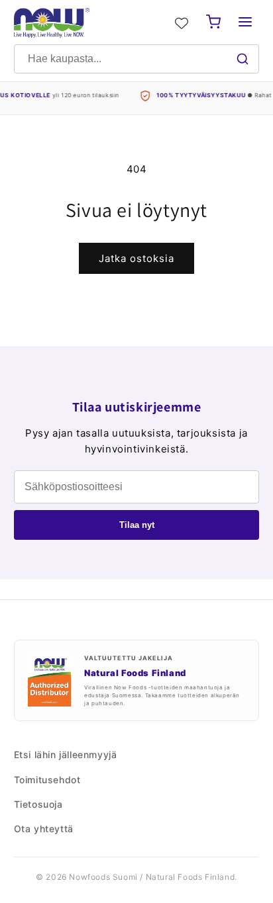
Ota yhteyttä (44, 828)
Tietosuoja (38, 804)
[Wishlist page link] (181, 23)
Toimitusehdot (47, 779)
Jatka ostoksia (136, 258)
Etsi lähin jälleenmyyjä (65, 754)
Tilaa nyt (136, 525)
